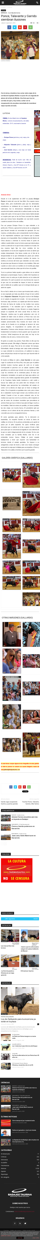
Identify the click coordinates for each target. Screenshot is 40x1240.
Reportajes (4, 1014)
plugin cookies (36, 1237)
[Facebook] (15, 1223)
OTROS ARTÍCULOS (8, 810)
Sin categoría (5, 1177)
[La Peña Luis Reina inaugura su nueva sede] (6, 1037)
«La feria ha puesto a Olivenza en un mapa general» (7, 973)
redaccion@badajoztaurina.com (24, 1211)
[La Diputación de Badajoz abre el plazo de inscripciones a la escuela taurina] (6, 1142)
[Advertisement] (20, 76)
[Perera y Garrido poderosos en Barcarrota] (6, 827)
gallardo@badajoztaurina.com (12, 769)
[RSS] (20, 1223)
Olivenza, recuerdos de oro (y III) (22, 1065)
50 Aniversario (5, 1154)
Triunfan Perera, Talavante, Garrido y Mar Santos (30, 803)
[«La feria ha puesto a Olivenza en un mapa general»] (10, 961)
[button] (37, 2)
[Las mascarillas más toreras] (10, 935)
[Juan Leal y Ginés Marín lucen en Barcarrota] (6, 836)
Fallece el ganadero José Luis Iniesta (24, 1130)
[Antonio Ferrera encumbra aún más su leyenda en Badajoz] (6, 818)
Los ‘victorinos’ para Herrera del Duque (24, 1046)
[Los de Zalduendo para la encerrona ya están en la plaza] (20, 1001)
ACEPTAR (20, 1238)
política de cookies (6, 1235)
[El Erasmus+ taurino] (30, 961)
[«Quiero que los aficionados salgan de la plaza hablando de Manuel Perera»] (30, 935)
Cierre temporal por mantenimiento (23, 1120)
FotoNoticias (5, 1165)
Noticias (3, 1168)
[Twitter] (25, 1223)
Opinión (3, 1171)
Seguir (35, 918)
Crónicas (3, 10)
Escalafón (4, 1162)
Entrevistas (4, 941)
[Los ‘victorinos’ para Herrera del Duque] (6, 1047)
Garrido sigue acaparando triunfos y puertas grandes (9, 803)
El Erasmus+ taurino (27, 971)
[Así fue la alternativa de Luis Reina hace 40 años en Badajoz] (6, 1056)
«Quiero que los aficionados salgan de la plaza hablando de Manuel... (30, 949)
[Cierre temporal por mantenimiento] (6, 1123)
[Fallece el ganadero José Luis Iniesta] (6, 1132)
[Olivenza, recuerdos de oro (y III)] (6, 1066)
